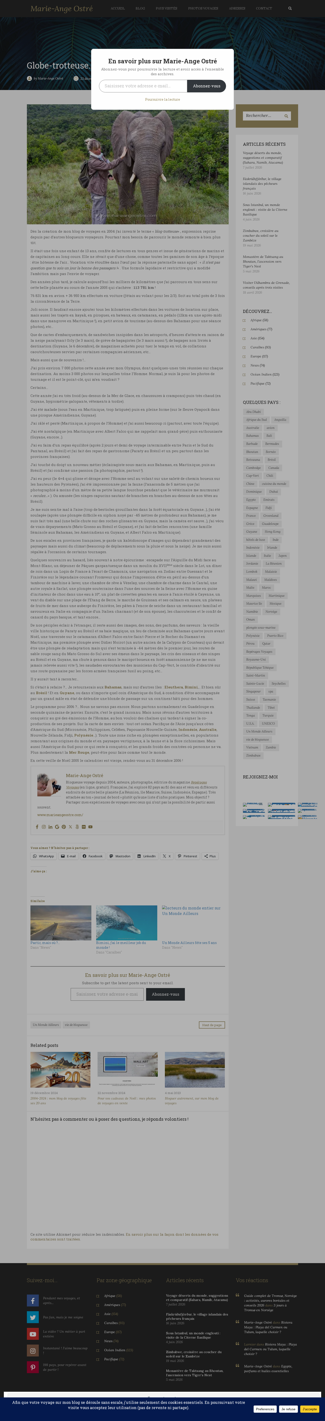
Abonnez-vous (206, 85)
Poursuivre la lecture (162, 99)
